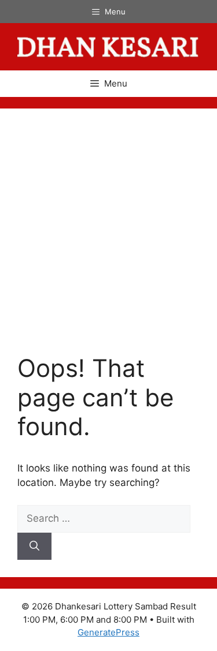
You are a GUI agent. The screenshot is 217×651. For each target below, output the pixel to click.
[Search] (34, 546)
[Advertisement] (108, 240)
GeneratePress (108, 632)
